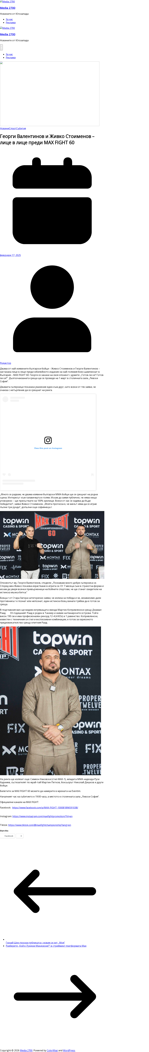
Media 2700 (7, 8)
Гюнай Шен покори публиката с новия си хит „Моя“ (35, 942)
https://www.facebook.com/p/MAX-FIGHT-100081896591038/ (45, 807)
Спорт (12, 128)
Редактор (5, 363)
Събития (21, 128)
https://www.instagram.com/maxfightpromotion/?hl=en (42, 816)
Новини (4, 128)
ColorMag (52, 1050)
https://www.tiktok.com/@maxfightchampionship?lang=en (39, 825)
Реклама (11, 22)
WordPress (69, 1050)
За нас (9, 19)
